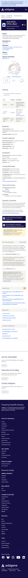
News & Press (4, 440)
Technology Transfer (5, 444)
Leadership (3, 423)
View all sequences (16, 76)
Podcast (3, 525)
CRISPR (3, 499)
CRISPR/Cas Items (6, 320)
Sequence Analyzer (5, 543)
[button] (26, 9)
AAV (2, 488)
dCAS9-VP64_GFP (6, 336)
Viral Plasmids (4, 509)
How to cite (5, 49)
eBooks (3, 521)
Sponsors (3, 428)
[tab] (6, 80)
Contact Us (5, 391)
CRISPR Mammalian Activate (9, 318)
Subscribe (4, 378)
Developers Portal (5, 547)
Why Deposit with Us (5, 463)
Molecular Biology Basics (6, 523)
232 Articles (5, 54)
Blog (2, 519)
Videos (2, 531)
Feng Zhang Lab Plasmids (8, 315)
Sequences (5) (5, 58)
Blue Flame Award (5, 434)
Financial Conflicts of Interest (7, 430)
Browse (3, 15)
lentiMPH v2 (5, 333)
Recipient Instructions (6, 442)
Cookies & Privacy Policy (13, 569)
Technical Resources (5, 455)
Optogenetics (4, 505)
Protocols (3, 527)
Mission (3, 421)
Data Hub (3, 541)
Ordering (3, 453)
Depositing (3, 451)
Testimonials (4, 426)
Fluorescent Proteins (5, 503)
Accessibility (4, 570)
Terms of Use (12, 570)
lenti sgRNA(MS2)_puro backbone (10, 338)
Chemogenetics (4, 496)
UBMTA (7, 189)
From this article (6, 313)
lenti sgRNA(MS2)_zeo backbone (9, 331)
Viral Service (4, 457)
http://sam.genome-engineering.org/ (10, 213)
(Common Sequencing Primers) (9, 181)
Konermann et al (18, 15)
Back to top (22, 242)
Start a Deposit (4, 465)
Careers (3, 436)
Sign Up (4, 365)
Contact (3, 569)
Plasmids (3, 477)
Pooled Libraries (4, 482)
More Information (19, 115)
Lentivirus (3, 490)
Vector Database (5, 545)
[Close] (25, 2)
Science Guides (4, 529)
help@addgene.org (8, 233)
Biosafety (3, 432)
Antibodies (3, 475)
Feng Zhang (9, 15)
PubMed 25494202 (7, 281)
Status (19, 570)
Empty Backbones (5, 501)
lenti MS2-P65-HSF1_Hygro (8, 329)
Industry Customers (5, 438)
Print (24, 25)
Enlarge (9, 76)
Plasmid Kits (4, 479)
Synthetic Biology (5, 507)
